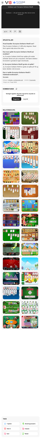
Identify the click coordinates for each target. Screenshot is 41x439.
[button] (5, 77)
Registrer (16, 99)
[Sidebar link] (2, 3)
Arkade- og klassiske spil (15, 80)
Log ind (25, 99)
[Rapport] (15, 31)
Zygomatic (32, 80)
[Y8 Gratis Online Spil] (8, 2)
